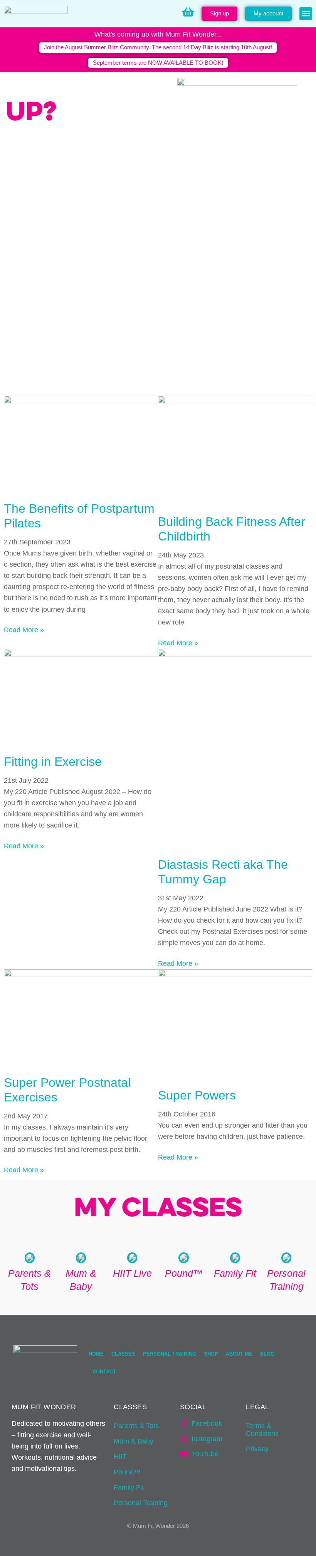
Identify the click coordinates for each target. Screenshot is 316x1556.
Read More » (24, 630)
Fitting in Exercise (53, 762)
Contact (104, 1372)
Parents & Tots (136, 1426)
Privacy (257, 1449)
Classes (123, 1354)
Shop (211, 1354)
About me (239, 1354)
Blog (267, 1354)
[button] (305, 13)
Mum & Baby (133, 1441)
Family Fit (129, 1487)
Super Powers (197, 1095)
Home (96, 1354)
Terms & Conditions (262, 1429)
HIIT (120, 1456)
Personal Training (169, 1354)
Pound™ (127, 1472)
